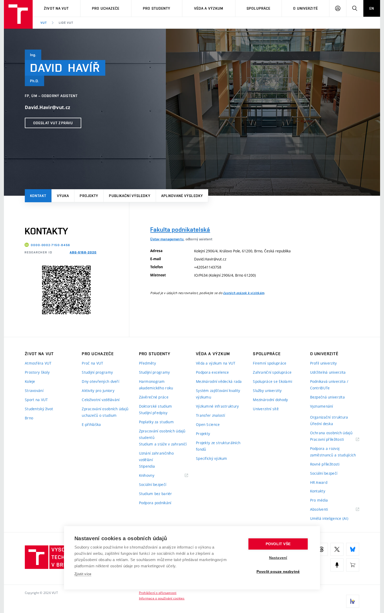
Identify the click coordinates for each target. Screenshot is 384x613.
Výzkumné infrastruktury (217, 406)
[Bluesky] (352, 549)
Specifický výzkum (211, 458)
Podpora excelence (212, 372)
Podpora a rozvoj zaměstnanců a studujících (333, 451)
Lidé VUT (66, 23)
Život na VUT (56, 8)
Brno (29, 417)
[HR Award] (352, 601)
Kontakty (317, 491)
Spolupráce (258, 8)
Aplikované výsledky (182, 196)
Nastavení (278, 558)
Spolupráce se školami (272, 381)
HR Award (318, 482)
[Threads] (321, 549)
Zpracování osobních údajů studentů (162, 434)
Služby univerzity (267, 390)
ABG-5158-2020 (83, 252)
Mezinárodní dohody (270, 399)
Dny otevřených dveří (100, 381)
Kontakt (38, 196)
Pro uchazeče (105, 8)
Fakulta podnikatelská (180, 229)
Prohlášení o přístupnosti (158, 593)
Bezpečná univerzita (327, 397)
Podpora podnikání (155, 502)
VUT (43, 23)
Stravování (34, 390)
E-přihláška (91, 424)
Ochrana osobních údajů (331, 432)
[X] (337, 549)
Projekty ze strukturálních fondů (218, 446)
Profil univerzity (323, 363)
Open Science (208, 424)
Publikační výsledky (129, 196)
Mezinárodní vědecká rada (219, 381)
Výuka (63, 196)
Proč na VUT (92, 363)
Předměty (147, 363)
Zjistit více (82, 574)
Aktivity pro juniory (98, 390)
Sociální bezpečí (152, 484)
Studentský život (39, 408)
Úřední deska (321, 423)
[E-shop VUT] (352, 565)
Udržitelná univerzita (328, 372)
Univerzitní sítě (265, 408)
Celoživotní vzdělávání (100, 399)
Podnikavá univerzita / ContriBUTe (329, 384)
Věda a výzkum (209, 8)
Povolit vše (278, 544)
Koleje (30, 381)
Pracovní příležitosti (333, 440)
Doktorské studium (155, 406)
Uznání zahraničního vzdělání (156, 456)
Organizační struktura (329, 417)
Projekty (89, 196)
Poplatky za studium (156, 421)
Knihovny (153, 476)
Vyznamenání (321, 406)
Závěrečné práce (153, 397)
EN (371, 8)
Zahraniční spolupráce (272, 372)
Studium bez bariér (155, 493)
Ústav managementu (167, 239)
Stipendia (147, 466)
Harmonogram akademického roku (156, 384)
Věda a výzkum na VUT (216, 363)
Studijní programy (97, 372)
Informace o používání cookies (162, 598)
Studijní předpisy (153, 412)
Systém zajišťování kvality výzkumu (218, 394)
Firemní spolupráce (269, 363)
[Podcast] (337, 565)
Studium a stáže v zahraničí (163, 444)
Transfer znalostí (210, 415)
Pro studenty (156, 8)
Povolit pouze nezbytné (278, 572)
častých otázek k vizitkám (243, 293)
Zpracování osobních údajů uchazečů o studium (105, 412)
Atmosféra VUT (38, 363)
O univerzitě (305, 8)
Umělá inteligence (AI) (329, 518)
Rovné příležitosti (325, 464)
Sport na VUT (36, 399)
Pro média (319, 500)
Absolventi (325, 510)
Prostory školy (37, 372)
